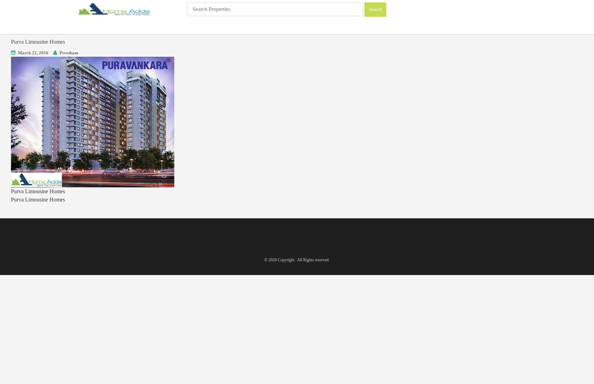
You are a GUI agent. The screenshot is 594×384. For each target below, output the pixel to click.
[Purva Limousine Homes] (92, 121)
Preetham (68, 52)
